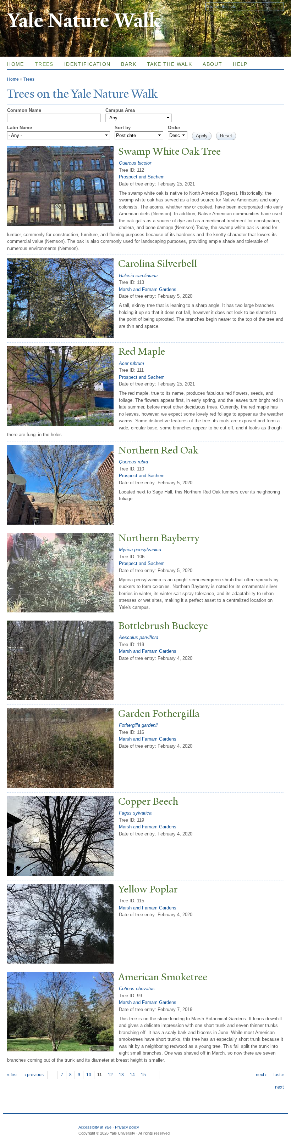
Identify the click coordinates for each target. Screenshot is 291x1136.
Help (240, 64)
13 (121, 1074)
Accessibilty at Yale (94, 1127)
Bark (128, 64)
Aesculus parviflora (138, 637)
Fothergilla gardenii (138, 725)
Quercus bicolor (135, 163)
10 (88, 1074)
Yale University (27, 6)
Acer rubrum (131, 363)
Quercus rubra (133, 461)
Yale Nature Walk (83, 21)
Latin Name (19, 127)
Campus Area (120, 110)
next (279, 1087)
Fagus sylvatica (135, 813)
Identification (87, 64)
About (212, 64)
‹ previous (34, 1074)
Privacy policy (127, 1127)
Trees (44, 64)
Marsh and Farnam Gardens (147, 289)
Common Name (24, 110)
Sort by (123, 127)
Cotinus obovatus (137, 988)
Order (174, 127)
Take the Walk (169, 64)
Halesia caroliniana (138, 275)
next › (261, 1074)
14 (132, 1074)
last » (279, 1074)
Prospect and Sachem (142, 176)
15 (143, 1074)
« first (12, 1074)
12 (110, 1074)
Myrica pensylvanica (140, 549)
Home (15, 64)
